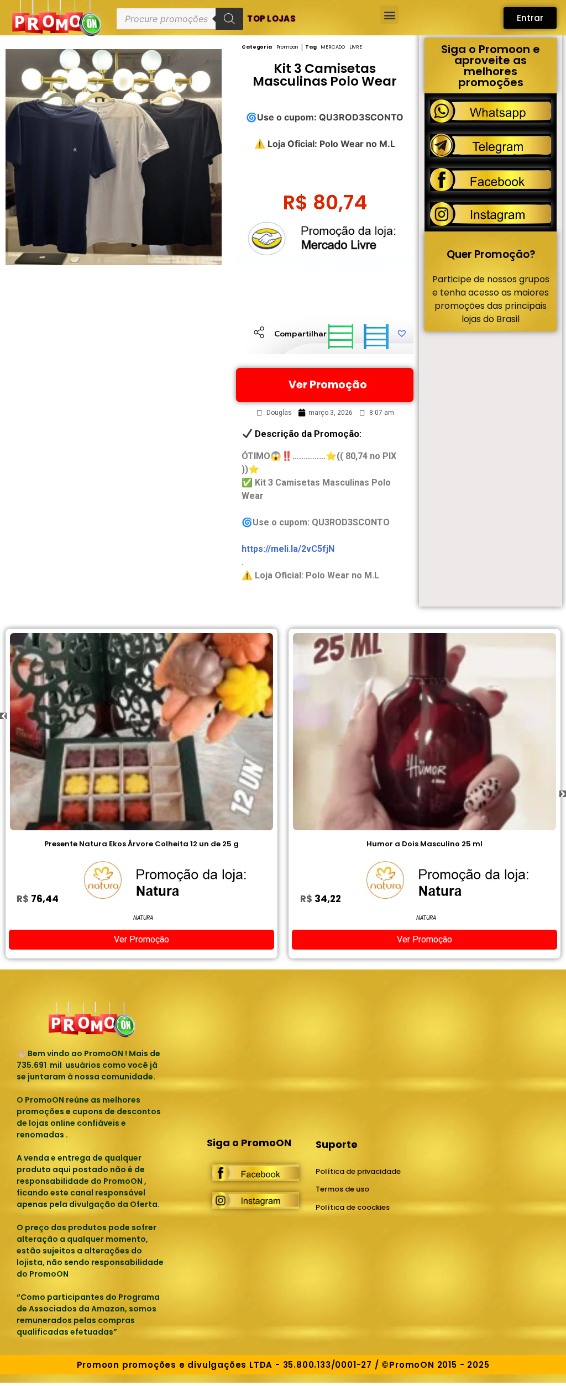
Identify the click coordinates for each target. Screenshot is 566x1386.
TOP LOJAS (271, 18)
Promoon (287, 47)
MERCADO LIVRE (341, 47)
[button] (389, 15)
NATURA (190, 918)
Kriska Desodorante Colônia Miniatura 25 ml (471, 844)
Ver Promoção (328, 384)
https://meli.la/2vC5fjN (288, 549)
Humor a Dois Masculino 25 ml (188, 844)
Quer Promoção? (491, 254)
